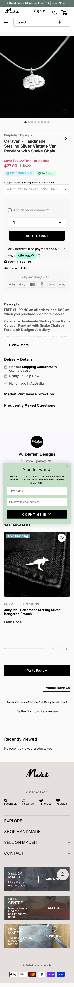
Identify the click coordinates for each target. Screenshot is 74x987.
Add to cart (37, 236)
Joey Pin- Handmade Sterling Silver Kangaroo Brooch (32, 612)
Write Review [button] (37, 670)
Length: (29, 182)
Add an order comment (30, 210)
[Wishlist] (65, 138)
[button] (59, 22)
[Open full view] (66, 112)
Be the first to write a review (37, 711)
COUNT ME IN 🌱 (37, 514)
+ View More (18, 345)
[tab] (56, 689)
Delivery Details (18, 359)
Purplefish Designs (37, 454)
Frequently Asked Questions (29, 405)
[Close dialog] (67, 466)
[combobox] (42, 22)
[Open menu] (6, 22)
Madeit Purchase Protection (29, 394)
